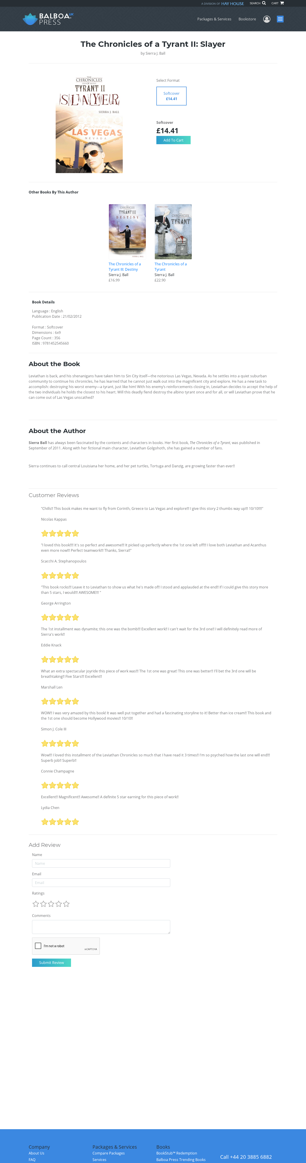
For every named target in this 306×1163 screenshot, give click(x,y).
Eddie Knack (51, 645)
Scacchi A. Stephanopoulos (63, 561)
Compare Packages (109, 1153)
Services (99, 1159)
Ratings (38, 893)
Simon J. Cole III (53, 729)
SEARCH (255, 3)
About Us (36, 1153)
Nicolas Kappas (54, 519)
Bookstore (247, 19)
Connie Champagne (57, 771)
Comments (41, 915)
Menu (282, 19)
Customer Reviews (54, 495)
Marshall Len (51, 687)
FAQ (32, 1159)
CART (275, 3)
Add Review (44, 845)
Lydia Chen (50, 807)
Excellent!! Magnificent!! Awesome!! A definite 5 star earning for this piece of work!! (110, 796)
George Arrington (56, 603)
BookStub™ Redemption (176, 1153)
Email (36, 873)
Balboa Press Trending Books (181, 1159)
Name (37, 854)
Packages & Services (214, 19)
